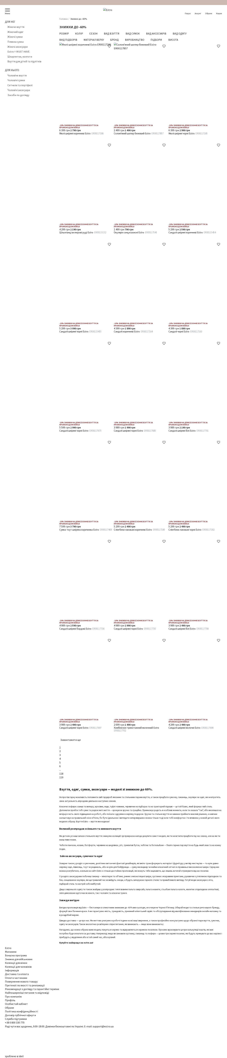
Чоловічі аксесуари (18, 90)
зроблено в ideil (14, 1056)
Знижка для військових (18, 959)
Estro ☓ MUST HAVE (18, 51)
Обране (208, 13)
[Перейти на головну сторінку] (113, 11)
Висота (173, 39)
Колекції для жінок (16, 962)
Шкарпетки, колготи (19, 56)
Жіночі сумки (15, 37)
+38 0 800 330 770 (14, 1022)
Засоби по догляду (18, 95)
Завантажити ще (70, 739)
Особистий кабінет (16, 1003)
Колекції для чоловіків (18, 966)
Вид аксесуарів (156, 33)
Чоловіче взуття (17, 75)
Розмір (64, 33)
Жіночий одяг (15, 32)
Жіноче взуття (15, 27)
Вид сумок (133, 33)
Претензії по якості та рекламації (25, 985)
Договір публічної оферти (20, 1015)
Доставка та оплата (17, 974)
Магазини (10, 951)
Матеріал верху (94, 39)
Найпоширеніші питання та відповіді (27, 992)
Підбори (156, 39)
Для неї (10, 21)
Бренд (114, 39)
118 (61, 773)
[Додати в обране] (109, 46)
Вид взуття (111, 33)
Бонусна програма (16, 955)
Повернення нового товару (21, 981)
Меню (7, 13)
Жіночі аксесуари (17, 46)
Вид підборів (68, 39)
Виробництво (134, 39)
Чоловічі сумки (16, 80)
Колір (79, 33)
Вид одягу (179, 33)
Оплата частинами (16, 977)
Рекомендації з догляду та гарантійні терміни (32, 989)
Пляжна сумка (15, 41)
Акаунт (198, 13)
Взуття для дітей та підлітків (24, 61)
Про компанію (13, 996)
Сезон (93, 33)
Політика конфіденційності (21, 1011)
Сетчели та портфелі (19, 85)
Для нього (12, 70)
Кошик (219, 13)
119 (61, 777)
